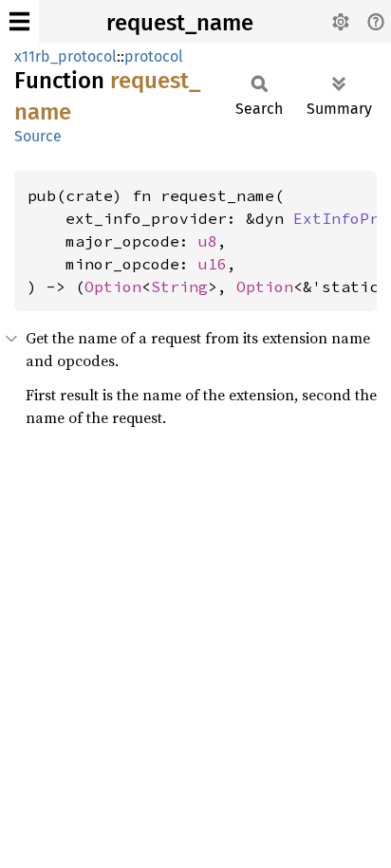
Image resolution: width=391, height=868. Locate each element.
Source (38, 136)
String (179, 286)
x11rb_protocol (65, 56)
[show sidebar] (19, 21)
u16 (212, 263)
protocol (153, 56)
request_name (179, 22)
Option (112, 286)
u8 (207, 240)
